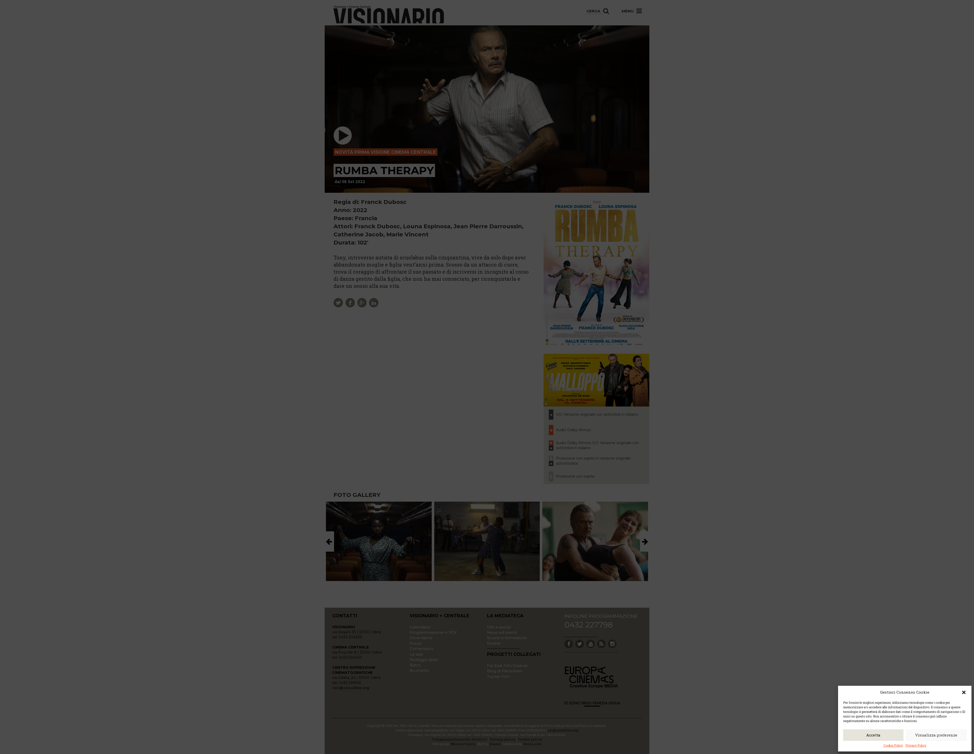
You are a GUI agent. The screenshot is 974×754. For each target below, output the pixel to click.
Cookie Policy (893, 745)
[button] (963, 692)
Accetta (873, 735)
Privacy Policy (916, 745)
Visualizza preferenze (936, 735)
